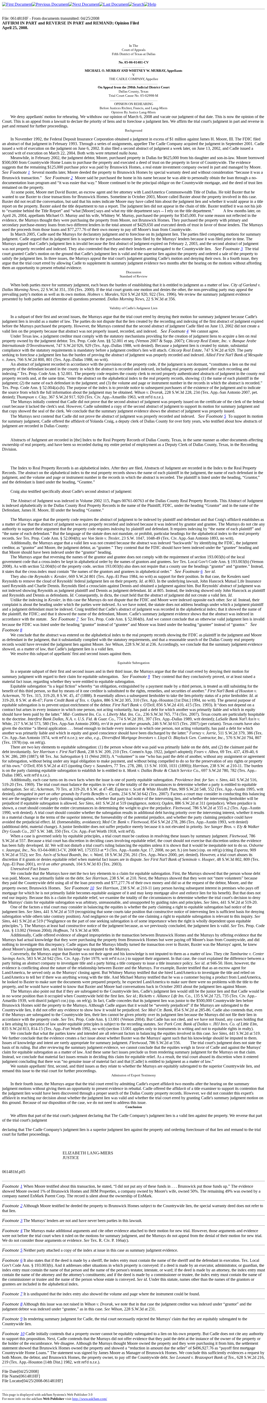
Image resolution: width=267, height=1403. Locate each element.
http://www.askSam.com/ (89, 1399)
